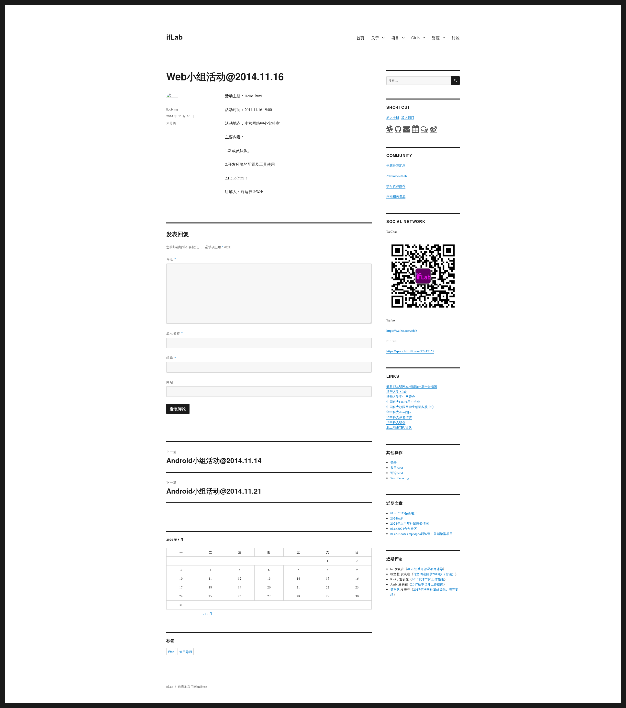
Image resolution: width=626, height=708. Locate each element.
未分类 (171, 123)
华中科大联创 (395, 422)
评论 (171, 259)
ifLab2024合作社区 (403, 528)
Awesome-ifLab (396, 176)
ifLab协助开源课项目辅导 (425, 569)
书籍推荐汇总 (395, 165)
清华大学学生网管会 (400, 396)
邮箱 (171, 357)
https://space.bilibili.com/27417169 (410, 351)
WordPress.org (399, 478)
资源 (436, 38)
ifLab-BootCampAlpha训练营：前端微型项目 (421, 533)
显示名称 (174, 333)
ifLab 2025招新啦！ (404, 513)
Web (171, 651)
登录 (393, 462)
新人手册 (392, 117)
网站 (169, 382)
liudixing (172, 109)
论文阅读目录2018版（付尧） (434, 574)
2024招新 (396, 518)
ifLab (174, 37)
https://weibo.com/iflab (401, 330)
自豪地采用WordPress (192, 686)
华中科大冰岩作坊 (399, 417)
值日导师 (185, 651)
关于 (375, 38)
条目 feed (396, 467)
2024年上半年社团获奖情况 (409, 523)
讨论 (456, 38)
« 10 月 (207, 613)
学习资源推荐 (395, 186)
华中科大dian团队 (398, 412)
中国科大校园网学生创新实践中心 (410, 407)
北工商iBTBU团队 (399, 427)
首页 (360, 38)
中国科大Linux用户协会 (403, 401)
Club (415, 38)
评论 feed (396, 473)
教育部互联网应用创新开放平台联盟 (411, 386)
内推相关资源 (395, 196)
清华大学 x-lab (396, 391)
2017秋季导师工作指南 (428, 579)
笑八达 (395, 589)
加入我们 (407, 117)
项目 (395, 38)
